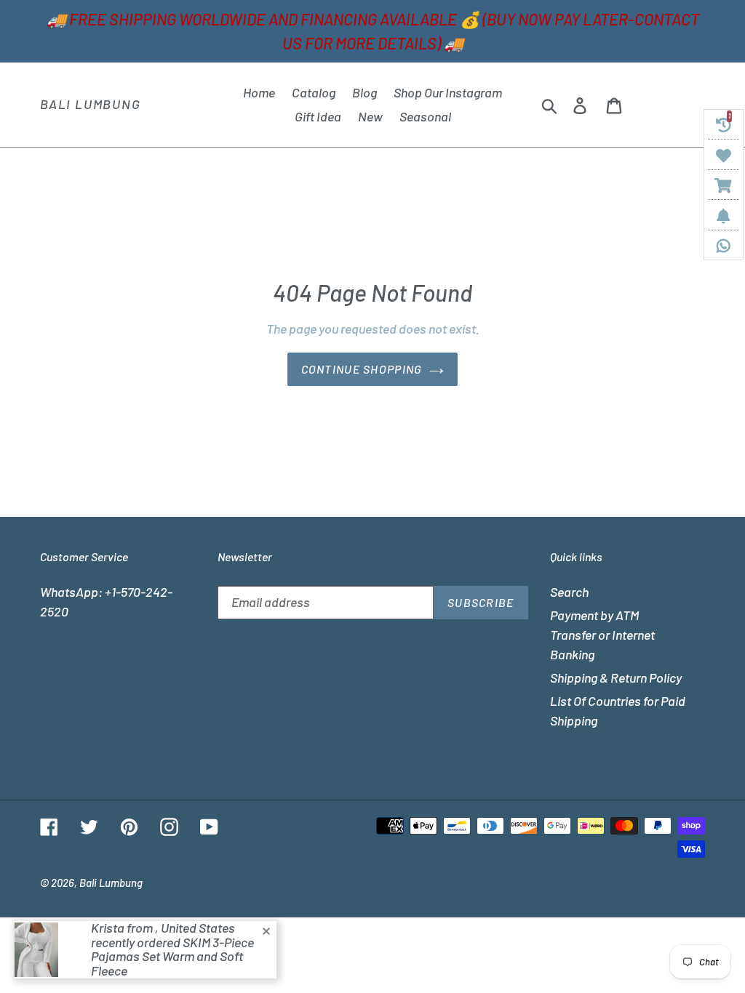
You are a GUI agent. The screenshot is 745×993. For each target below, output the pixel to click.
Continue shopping (362, 369)
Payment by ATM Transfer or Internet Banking (602, 634)
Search (569, 592)
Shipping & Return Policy (616, 678)
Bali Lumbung (90, 104)
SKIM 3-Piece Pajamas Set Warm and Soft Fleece (172, 956)
